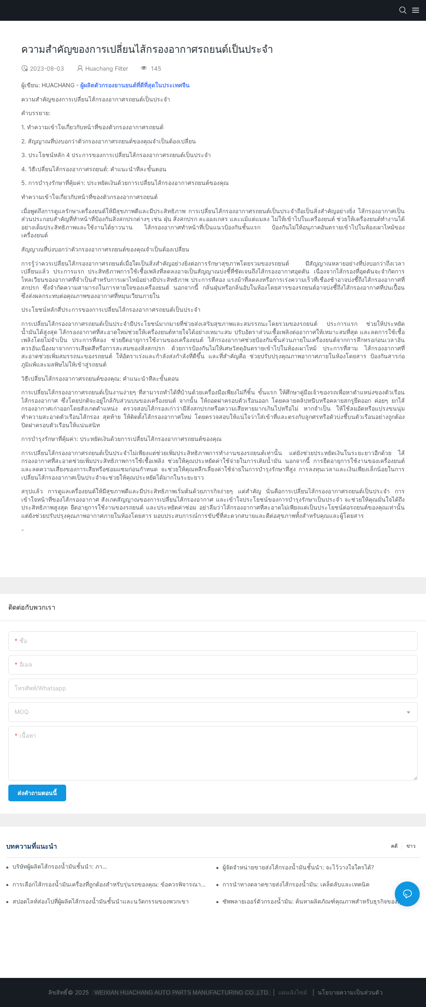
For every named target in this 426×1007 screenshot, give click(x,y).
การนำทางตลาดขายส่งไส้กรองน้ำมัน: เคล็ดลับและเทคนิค (296, 884)
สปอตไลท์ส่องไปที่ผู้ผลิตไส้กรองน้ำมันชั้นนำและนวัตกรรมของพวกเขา (100, 901)
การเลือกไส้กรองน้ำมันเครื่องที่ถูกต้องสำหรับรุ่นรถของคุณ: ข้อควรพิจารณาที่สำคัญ (111, 884)
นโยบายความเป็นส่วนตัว (350, 992)
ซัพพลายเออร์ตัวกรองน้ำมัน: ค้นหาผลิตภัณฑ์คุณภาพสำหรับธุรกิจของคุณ (314, 901)
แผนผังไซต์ (293, 992)
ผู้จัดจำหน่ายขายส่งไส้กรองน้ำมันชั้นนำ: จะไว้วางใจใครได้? (298, 867)
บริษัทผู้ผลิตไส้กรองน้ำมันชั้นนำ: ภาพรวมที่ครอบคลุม (60, 866)
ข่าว (411, 846)
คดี (394, 846)
